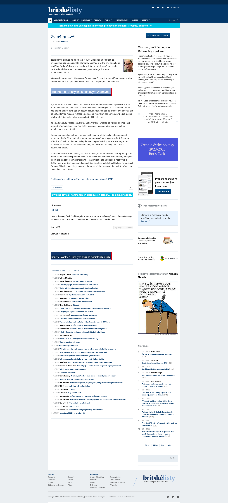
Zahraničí (51, 477)
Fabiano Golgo (156, 372)
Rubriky (109, 20)
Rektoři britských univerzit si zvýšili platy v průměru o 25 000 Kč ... (85, 322)
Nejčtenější (143, 345)
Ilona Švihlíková (66, 291)
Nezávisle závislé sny (80, 274)
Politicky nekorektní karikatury (158, 275)
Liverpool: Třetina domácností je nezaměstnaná (78, 318)
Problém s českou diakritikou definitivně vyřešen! (88, 328)
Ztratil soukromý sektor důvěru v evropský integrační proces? (79, 179)
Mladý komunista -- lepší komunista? (73, 369)
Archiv (75, 20)
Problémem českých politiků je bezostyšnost (86, 409)
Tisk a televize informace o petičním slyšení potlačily (79, 288)
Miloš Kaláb (64, 396)
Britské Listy (159, 479)
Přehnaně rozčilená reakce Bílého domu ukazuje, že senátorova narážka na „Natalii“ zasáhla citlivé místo (158, 403)
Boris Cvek (64, 42)
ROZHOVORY (86, 20)
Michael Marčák (66, 278)
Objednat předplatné (158, 35)
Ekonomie (51, 479)
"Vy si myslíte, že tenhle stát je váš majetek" (89, 291)
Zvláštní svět (74, 406)
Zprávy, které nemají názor (70, 342)
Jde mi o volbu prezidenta (82, 281)
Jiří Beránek (64, 382)
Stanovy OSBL (115, 477)
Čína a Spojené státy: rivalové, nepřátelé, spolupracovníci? (99, 366)
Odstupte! (76, 305)
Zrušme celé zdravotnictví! (82, 301)
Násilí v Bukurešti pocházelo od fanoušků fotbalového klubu (82, 332)
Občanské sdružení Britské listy (73, 497)
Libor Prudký (65, 389)
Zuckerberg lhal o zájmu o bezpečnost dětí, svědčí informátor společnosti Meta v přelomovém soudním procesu (158, 433)
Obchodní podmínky (97, 487)
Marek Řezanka (66, 281)
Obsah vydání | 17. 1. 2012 (65, 270)
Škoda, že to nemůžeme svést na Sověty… (158, 355)
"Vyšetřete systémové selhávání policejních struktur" (80, 355)
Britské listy (66, 11)
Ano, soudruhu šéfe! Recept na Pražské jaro (158, 376)
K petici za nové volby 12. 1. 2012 (81, 295)
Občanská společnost (55, 485)
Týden (147, 445)
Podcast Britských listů (155, 205)
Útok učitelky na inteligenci (79, 403)
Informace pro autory (117, 482)
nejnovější (119, 227)
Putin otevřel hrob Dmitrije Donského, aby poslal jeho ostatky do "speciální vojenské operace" (158, 414)
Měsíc (155, 445)
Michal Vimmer (65, 301)
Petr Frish (63, 393)
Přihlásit (174, 7)
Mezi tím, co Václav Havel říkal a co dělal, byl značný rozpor (93, 376)
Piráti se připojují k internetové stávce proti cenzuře (79, 284)
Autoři (135, 20)
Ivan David (64, 295)
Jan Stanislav (65, 325)
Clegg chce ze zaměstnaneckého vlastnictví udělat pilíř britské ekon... (86, 308)
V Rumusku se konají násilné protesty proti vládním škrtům (82, 359)
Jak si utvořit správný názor (79, 386)
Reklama (93, 485)
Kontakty (93, 479)
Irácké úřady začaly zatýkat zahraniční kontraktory (79, 339)
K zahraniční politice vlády (79, 298)
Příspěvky (145, 20)
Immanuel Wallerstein (68, 366)
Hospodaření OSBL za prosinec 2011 (73, 413)
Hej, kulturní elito (74, 393)
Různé (70, 485)
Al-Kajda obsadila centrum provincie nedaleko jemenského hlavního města (88, 349)
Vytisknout (58, 187)
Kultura (50, 482)
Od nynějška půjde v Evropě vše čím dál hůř (76, 311)
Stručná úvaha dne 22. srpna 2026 (157, 363)
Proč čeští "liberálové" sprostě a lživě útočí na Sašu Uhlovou (159, 424)
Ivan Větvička (156, 381)
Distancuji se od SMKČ (68, 372)
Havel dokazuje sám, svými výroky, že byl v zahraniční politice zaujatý (96, 382)
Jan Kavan (64, 298)
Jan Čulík (63, 362)
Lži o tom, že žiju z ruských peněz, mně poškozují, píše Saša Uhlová (156, 393)
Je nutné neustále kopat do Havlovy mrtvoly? (77, 379)
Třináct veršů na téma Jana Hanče (84, 325)
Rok (163, 445)
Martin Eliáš (64, 328)
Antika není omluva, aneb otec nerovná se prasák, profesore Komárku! (157, 385)
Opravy (92, 482)
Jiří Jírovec (64, 386)
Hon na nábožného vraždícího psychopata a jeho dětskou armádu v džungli (97, 399)
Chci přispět (163, 191)
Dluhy (73, 389)
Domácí (70, 477)
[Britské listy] (81, 92)
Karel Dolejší (65, 315)
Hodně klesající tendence (68, 345)
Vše (169, 445)
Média (70, 482)
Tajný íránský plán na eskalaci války (157, 369)
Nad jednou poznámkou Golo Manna (84, 315)
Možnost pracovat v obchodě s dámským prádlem (88, 396)
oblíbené (129, 227)
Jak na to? (145, 221)
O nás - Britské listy (97, 477)
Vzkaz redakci (115, 479)
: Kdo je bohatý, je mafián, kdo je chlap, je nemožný (90, 362)
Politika (70, 479)
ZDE (110, 179)
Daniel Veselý (65, 376)
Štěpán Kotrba (65, 274)
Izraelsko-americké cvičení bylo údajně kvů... (84, 352)
